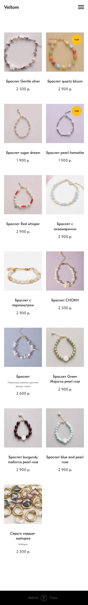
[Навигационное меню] (81, 7)
